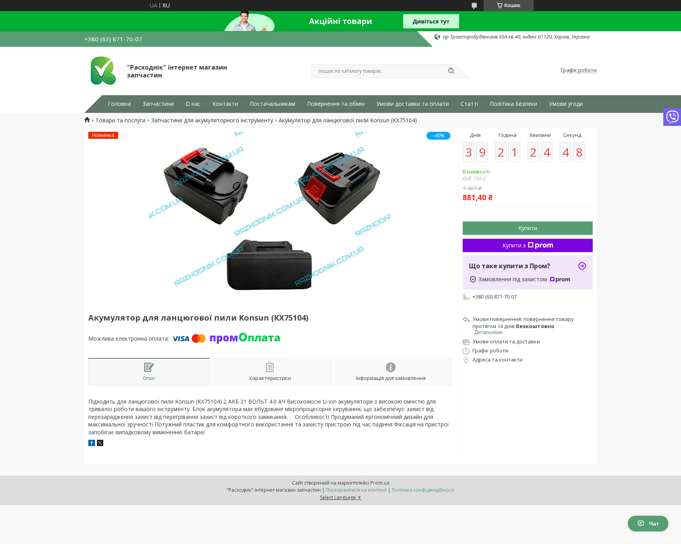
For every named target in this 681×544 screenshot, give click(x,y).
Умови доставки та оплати (412, 104)
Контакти (225, 104)
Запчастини (158, 104)
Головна (119, 104)
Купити (527, 228)
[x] (100, 444)
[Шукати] (451, 71)
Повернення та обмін (336, 104)
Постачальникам (272, 104)
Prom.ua (379, 482)
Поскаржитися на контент (356, 490)
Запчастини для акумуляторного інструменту (212, 120)
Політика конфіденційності (423, 490)
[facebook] (91, 444)
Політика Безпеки (513, 104)
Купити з (514, 245)
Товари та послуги (120, 120)
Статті (469, 104)
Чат (654, 523)
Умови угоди (566, 104)
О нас (193, 104)
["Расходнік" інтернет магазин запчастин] (102, 70)
